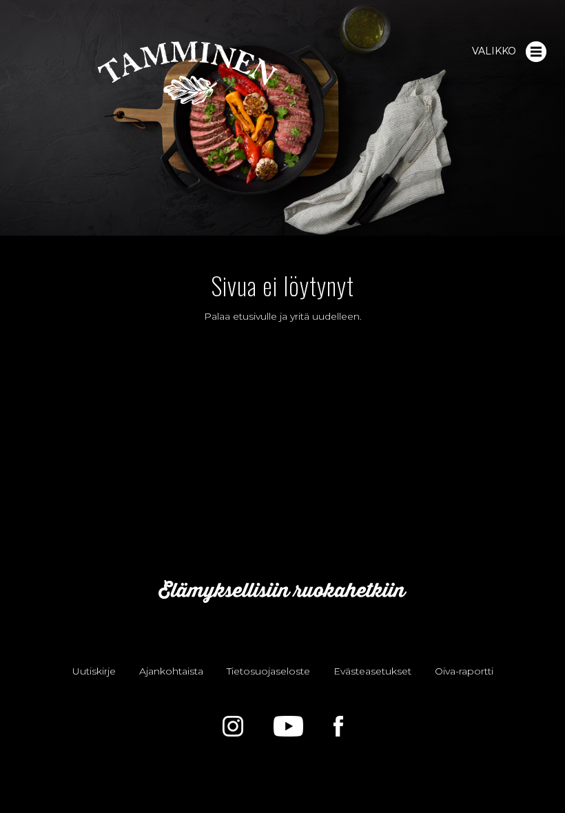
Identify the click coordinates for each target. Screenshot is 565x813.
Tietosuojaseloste (268, 671)
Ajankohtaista (171, 671)
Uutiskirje (94, 671)
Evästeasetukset (372, 671)
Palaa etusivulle (240, 316)
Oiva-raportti (464, 671)
